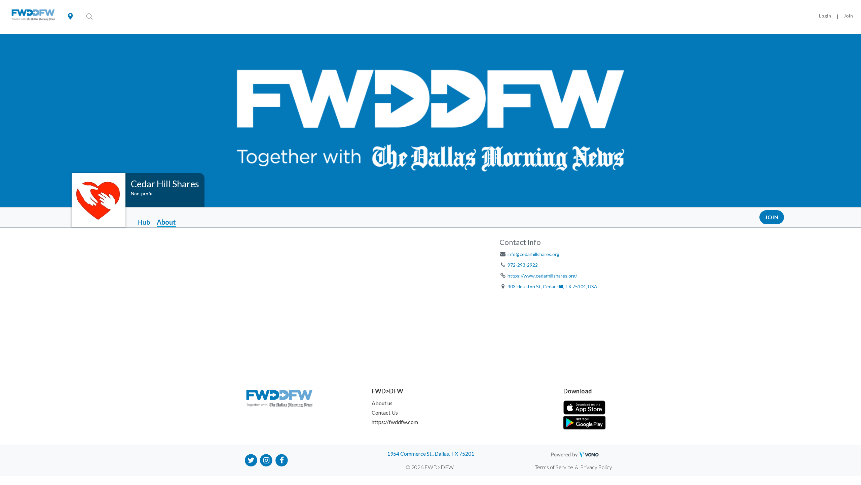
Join (848, 16)
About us (382, 403)
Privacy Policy (596, 467)
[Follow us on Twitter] (251, 459)
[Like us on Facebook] (281, 459)
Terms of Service (554, 467)
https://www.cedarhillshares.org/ (542, 276)
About (166, 222)
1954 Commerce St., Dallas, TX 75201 (430, 453)
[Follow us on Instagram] (266, 459)
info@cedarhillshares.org (533, 254)
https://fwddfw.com (395, 422)
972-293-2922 (523, 265)
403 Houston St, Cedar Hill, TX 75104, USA (552, 286)
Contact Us (385, 412)
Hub (143, 222)
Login (825, 16)
